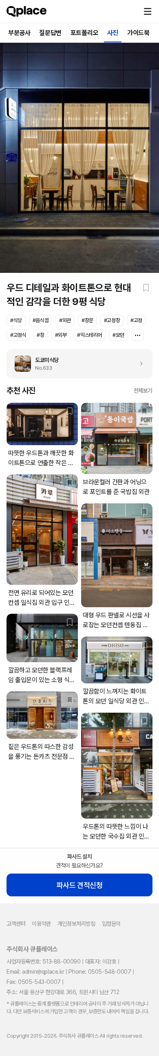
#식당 (16, 320)
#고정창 (112, 320)
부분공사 (19, 33)
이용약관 (41, 923)
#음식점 (41, 320)
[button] (147, 11)
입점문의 (111, 923)
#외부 (61, 335)
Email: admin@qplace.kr (35, 971)
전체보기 (143, 390)
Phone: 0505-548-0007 (99, 971)
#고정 (136, 320)
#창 (40, 335)
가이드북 (138, 33)
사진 (112, 33)
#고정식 (18, 335)
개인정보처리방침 (76, 923)
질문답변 (50, 33)
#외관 (65, 320)
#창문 (87, 320)
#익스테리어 (89, 335)
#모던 (118, 335)
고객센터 (16, 923)
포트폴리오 (84, 33)
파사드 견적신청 (80, 885)
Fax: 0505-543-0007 (34, 982)
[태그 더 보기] (137, 335)
